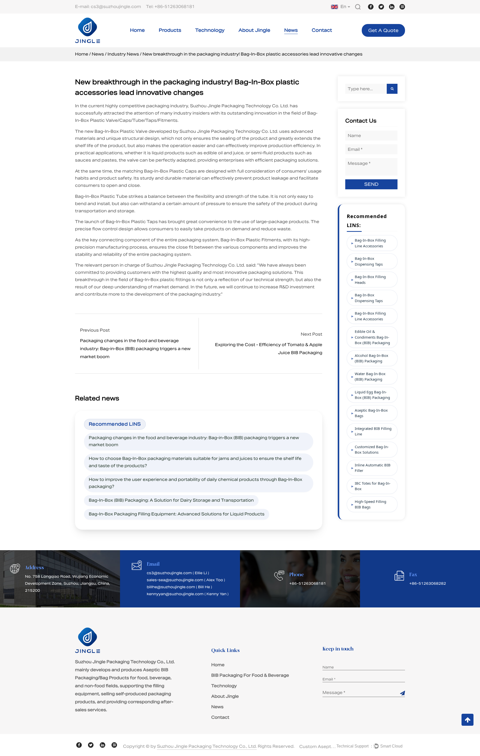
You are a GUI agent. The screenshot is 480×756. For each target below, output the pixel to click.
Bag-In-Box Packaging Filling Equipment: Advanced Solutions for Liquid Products (176, 514)
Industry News (123, 54)
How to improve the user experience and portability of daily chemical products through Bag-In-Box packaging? (195, 483)
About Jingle (254, 30)
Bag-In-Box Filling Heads (370, 279)
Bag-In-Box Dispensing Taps (369, 261)
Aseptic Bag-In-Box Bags (371, 413)
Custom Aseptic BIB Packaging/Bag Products (318, 746)
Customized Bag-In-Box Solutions (372, 449)
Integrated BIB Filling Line (373, 431)
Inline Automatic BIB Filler (372, 467)
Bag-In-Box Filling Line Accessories (370, 243)
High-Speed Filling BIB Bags (370, 504)
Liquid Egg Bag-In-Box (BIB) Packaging (372, 394)
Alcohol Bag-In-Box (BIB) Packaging (371, 358)
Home (137, 30)
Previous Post (95, 330)
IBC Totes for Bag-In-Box (372, 486)
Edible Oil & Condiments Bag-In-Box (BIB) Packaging (372, 337)
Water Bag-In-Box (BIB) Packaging (370, 376)
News (291, 30)
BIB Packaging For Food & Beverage (250, 675)
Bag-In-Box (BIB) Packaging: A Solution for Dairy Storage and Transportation (171, 500)
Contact (322, 30)
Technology (209, 30)
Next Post (311, 334)
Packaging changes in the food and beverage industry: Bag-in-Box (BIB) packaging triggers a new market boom (135, 348)
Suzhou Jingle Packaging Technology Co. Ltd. (239, 106)
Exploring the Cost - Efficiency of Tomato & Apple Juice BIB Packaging (268, 348)
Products (170, 30)
